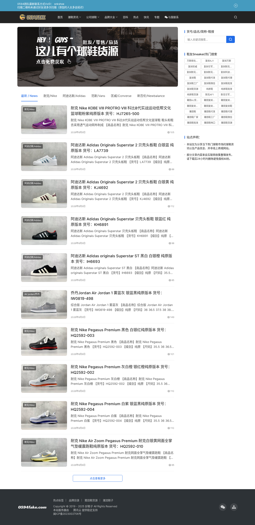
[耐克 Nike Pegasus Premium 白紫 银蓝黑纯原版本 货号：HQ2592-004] (44, 415)
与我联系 (173, 17)
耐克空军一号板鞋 (228, 94)
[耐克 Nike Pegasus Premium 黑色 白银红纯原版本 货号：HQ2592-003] (44, 341)
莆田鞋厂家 (192, 117)
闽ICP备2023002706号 (67, 513)
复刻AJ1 (209, 60)
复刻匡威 (192, 66)
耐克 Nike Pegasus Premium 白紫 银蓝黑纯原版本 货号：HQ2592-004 (119, 406)
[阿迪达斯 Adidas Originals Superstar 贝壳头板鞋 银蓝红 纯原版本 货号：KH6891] (44, 230)
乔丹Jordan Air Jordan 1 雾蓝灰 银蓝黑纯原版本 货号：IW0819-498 (117, 296)
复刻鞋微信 (209, 83)
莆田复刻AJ (210, 100)
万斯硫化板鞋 (193, 60)
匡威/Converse (121, 96)
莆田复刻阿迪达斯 (211, 105)
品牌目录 (74, 500)
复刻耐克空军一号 (194, 72)
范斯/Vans (98, 96)
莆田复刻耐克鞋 (194, 105)
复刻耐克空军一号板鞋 (211, 72)
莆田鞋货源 (226, 122)
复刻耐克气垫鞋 (228, 66)
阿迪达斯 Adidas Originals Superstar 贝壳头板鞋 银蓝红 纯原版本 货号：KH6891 (121, 222)
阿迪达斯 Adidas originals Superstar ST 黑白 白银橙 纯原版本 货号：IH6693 (121, 259)
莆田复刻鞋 (226, 105)
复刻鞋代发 (209, 77)
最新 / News (29, 96)
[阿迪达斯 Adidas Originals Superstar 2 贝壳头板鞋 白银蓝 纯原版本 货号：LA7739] (44, 156)
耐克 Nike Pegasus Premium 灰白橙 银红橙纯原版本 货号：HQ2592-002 (121, 370)
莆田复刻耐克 (227, 100)
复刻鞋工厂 (192, 83)
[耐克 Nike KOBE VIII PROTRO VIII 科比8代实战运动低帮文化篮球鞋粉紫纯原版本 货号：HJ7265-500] (44, 119)
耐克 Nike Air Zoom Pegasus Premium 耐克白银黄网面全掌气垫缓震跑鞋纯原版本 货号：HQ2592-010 (121, 443)
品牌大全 (110, 17)
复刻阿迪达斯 (227, 72)
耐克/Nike (50, 96)
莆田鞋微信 (226, 117)
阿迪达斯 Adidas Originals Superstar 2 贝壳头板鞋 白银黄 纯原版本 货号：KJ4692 (122, 185)
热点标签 (58, 500)
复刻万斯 (226, 60)
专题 (156, 17)
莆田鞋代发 (209, 111)
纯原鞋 (209, 89)
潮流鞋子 (108, 500)
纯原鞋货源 (192, 94)
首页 (60, 17)
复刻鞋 (192, 77)
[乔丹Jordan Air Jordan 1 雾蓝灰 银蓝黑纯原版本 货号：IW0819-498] (44, 304)
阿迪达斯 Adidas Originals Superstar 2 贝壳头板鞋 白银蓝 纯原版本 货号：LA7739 (122, 148)
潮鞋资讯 (73, 17)
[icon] (222, 507)
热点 (136, 17)
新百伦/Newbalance (151, 96)
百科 (125, 17)
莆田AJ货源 (193, 100)
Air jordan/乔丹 (32, 294)
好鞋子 (89, 506)
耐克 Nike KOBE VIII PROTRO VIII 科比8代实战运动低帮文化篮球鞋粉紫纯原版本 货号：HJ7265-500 (121, 111)
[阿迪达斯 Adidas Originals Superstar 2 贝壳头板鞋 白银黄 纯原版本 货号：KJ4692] (44, 193)
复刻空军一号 (210, 66)
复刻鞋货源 (192, 89)
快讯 (146, 17)
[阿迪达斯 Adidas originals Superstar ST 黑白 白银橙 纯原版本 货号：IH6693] (44, 267)
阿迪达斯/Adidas (74, 96)
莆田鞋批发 (192, 122)
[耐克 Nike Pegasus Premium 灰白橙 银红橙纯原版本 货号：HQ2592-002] (44, 378)
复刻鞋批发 (226, 83)
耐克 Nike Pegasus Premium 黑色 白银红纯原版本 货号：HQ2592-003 (119, 333)
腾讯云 (77, 510)
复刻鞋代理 (226, 77)
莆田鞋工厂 (209, 117)
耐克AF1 (209, 94)
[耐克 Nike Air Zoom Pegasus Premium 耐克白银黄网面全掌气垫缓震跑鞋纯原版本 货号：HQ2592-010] (44, 452)
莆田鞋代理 (226, 111)
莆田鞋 (192, 111)
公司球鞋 (91, 17)
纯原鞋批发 (226, 89)
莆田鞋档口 (209, 122)
